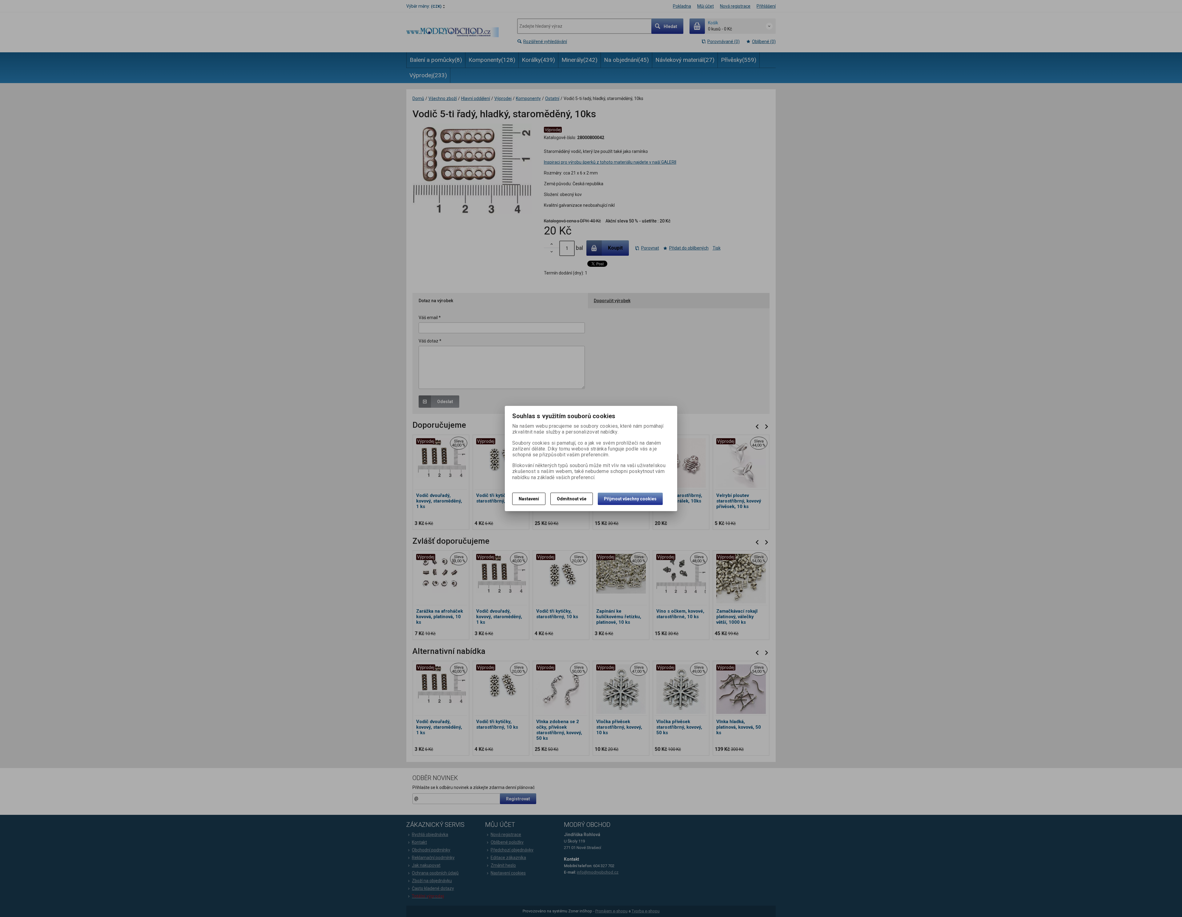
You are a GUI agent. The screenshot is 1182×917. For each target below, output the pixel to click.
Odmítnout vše (571, 498)
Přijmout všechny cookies (630, 498)
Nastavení (529, 498)
